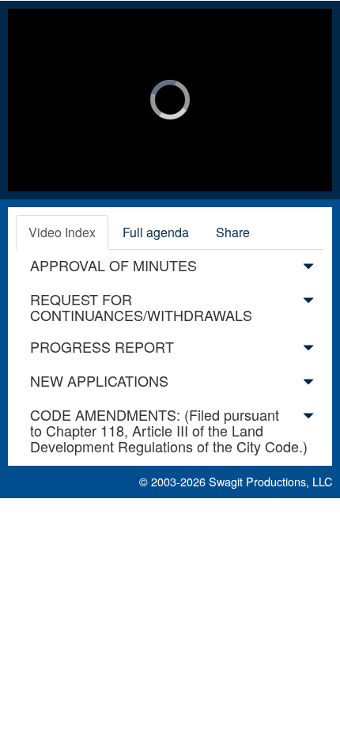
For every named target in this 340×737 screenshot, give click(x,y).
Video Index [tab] (62, 232)
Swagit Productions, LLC (270, 481)
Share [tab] (233, 232)
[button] (308, 269)
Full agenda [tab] (156, 232)
